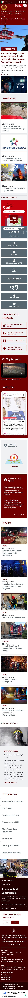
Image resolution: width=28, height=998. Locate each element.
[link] (6, 2)
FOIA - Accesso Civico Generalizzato (9, 830)
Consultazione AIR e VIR (10, 815)
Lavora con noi (5, 979)
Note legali (20, 986)
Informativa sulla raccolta (9, 996)
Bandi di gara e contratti (10, 845)
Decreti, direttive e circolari (11, 852)
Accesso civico (7, 838)
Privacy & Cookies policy (8, 988)
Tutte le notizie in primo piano (9, 75)
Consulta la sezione (9, 782)
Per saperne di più (14, 236)
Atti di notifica (7, 808)
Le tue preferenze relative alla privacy (15, 993)
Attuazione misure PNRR (10, 822)
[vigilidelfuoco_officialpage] (5, 395)
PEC (2, 965)
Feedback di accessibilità (8, 986)
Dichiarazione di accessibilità (10, 984)
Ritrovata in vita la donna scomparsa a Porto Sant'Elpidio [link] (12, 553)
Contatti (3, 957)
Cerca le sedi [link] (14, 466)
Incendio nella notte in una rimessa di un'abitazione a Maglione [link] (12, 586)
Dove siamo (4, 950)
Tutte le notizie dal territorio (8, 723)
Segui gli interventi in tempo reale (10, 379)
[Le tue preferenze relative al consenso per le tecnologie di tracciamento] (25, 995)
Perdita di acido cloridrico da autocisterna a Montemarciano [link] (13, 712)
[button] (3, 22)
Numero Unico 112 (7, 973)
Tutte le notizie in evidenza (8, 197)
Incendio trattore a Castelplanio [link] (9, 680)
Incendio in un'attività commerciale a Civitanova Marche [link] (12, 648)
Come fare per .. (6, 975)
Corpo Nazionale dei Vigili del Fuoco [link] (13, 19)
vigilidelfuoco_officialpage (14, 394)
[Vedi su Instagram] (23, 395)
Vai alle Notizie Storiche (8, 908)
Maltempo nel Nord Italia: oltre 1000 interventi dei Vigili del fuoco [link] (13, 128)
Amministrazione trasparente (12, 801)
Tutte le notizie (18, 515)
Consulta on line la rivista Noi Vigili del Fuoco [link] (13, 189)
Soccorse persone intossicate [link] (13, 617)
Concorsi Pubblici (6, 977)
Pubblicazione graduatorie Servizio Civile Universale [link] (12, 159)
